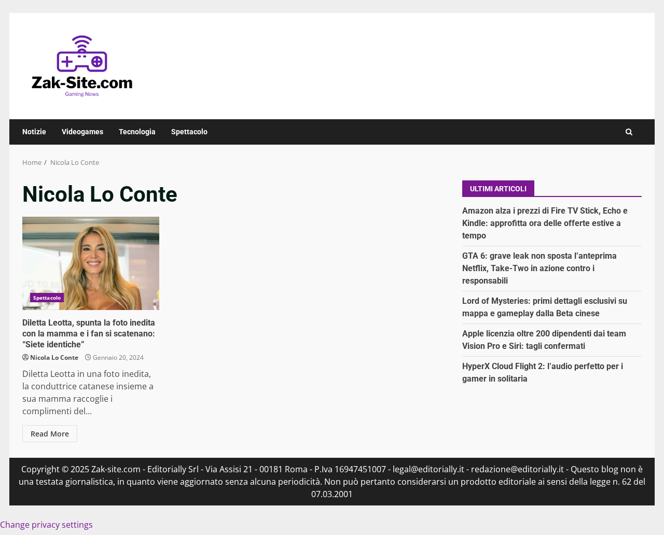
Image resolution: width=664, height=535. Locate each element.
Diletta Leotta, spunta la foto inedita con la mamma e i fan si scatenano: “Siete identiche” (90, 263)
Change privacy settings (46, 524)
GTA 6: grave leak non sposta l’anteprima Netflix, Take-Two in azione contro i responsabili (539, 268)
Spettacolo (189, 132)
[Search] (629, 132)
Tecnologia (137, 132)
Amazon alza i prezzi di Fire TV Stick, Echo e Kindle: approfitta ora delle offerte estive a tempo (545, 223)
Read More (50, 434)
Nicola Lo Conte (54, 357)
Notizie (34, 132)
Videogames (82, 132)
